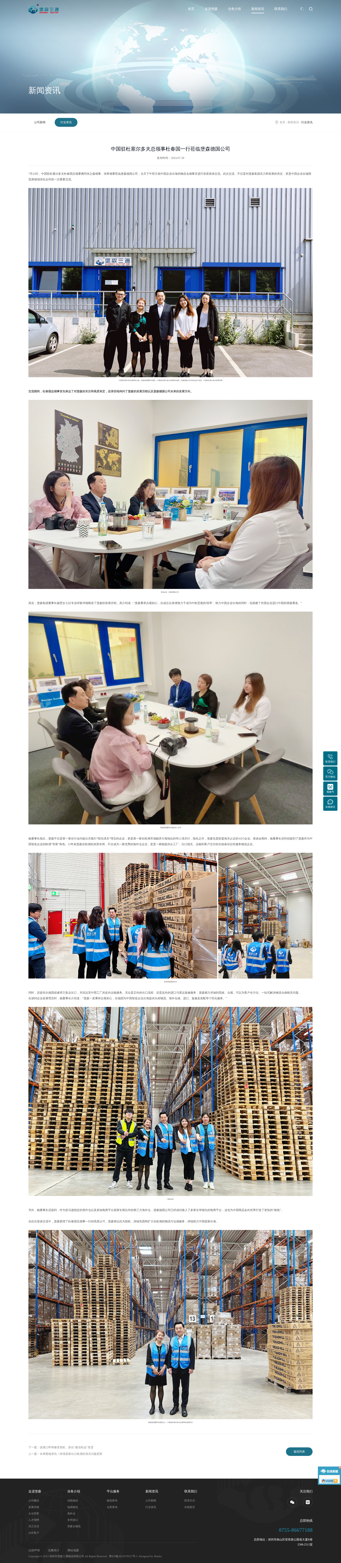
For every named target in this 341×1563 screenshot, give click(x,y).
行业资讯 (66, 122)
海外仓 (71, 1513)
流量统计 (53, 1550)
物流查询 (112, 1500)
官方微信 (330, 776)
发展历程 (33, 1507)
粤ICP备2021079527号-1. (123, 1556)
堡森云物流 (74, 1526)
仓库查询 (112, 1507)
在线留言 (189, 1507)
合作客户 (33, 1532)
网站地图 (73, 1550)
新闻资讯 (257, 9)
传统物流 (72, 1500)
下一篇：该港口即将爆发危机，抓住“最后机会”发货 (60, 1447)
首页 (191, 9)
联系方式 (189, 1500)
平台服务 (113, 1491)
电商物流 (72, 1507)
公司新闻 (39, 122)
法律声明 (34, 1550)
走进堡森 (211, 9)
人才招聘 (33, 1519)
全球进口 (72, 1519)
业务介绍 (234, 9)
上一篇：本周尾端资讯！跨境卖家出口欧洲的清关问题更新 (65, 1453)
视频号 (330, 792)
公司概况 (33, 1500)
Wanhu (158, 1556)
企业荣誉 (33, 1513)
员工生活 (33, 1526)
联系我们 (280, 9)
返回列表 (299, 1451)
